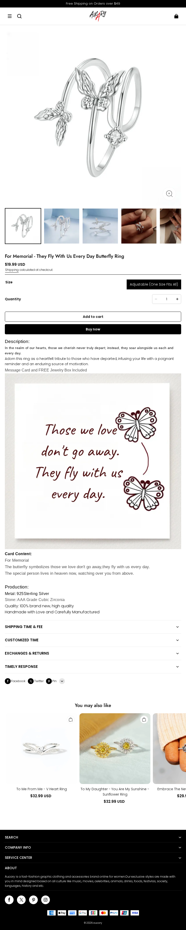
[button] (10, 16)
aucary (97, 923)
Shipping (12, 270)
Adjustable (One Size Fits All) (154, 284)
